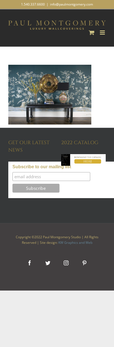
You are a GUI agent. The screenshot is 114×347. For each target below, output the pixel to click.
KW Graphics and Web (75, 242)
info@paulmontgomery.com (71, 4)
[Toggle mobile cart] (91, 32)
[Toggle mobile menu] (103, 32)
